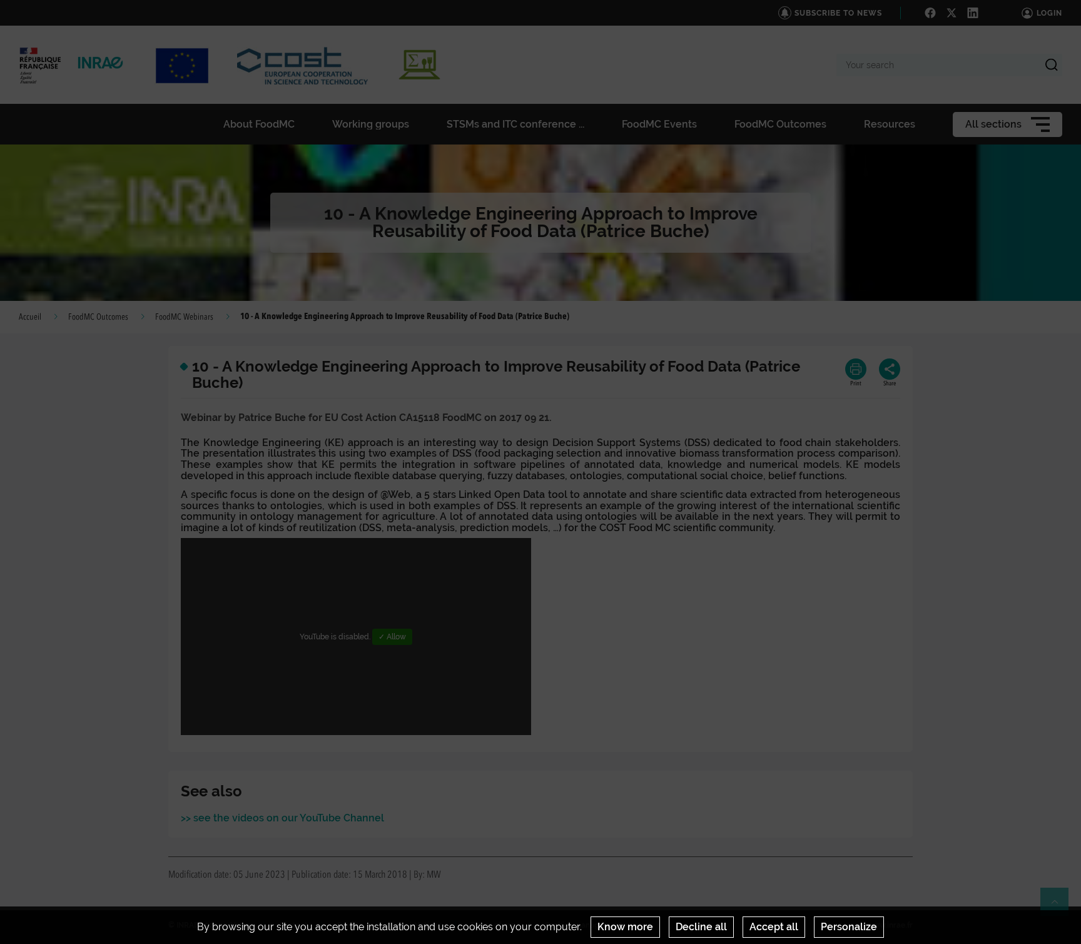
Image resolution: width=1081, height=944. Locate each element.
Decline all (701, 927)
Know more (625, 927)
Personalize (849, 927)
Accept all (773, 927)
